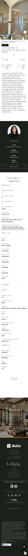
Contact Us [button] (14, 428)
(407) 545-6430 (17, 476)
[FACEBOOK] (8, 495)
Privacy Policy (18, 508)
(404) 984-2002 (17, 456)
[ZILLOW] (19, 495)
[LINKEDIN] (12, 495)
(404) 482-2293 (17, 458)
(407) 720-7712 (17, 474)
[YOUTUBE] (15, 495)
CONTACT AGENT (14, 166)
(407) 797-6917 (14, 152)
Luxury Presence (20, 502)
